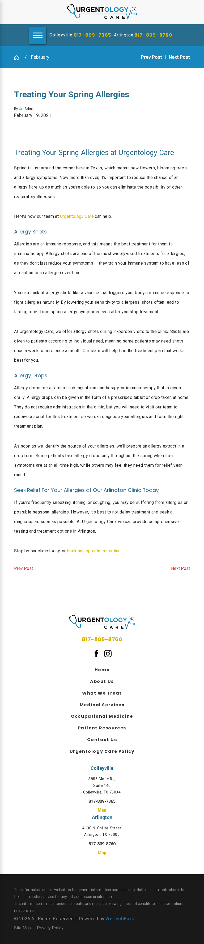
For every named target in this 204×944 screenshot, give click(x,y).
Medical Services (102, 705)
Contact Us (102, 740)
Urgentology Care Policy (102, 751)
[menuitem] (102, 669)
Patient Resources (102, 728)
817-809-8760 (153, 35)
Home (102, 670)
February (40, 57)
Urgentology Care (77, 216)
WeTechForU (119, 918)
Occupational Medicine (102, 716)
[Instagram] (108, 653)
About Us (102, 681)
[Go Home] (17, 57)
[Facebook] (96, 653)
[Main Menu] (37, 35)
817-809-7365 (92, 35)
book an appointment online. (94, 550)
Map (102, 810)
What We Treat (102, 693)
